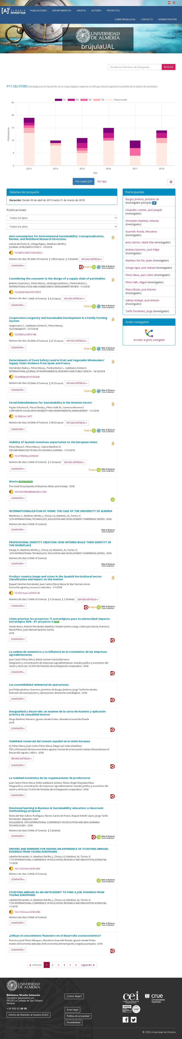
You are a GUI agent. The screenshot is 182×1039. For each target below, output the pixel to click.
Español (169, 2)
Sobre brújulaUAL (125, 19)
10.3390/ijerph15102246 (26, 376)
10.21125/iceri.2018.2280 (27, 912)
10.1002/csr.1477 (23, 416)
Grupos (81, 10)
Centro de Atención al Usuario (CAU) (28, 1014)
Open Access (113, 237)
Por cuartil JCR (83, 181)
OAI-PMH (99, 267)
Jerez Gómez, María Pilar (139, 242)
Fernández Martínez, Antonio (142, 220)
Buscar (168, 67)
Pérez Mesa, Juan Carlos (139, 275)
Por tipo (102, 181)
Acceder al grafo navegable (149, 339)
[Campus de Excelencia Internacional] (132, 997)
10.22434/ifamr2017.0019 (27, 292)
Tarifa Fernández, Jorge (138, 311)
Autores (96, 10)
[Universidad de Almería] (23, 985)
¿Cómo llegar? (74, 996)
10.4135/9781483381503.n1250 (30, 491)
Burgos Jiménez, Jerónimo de (142, 199)
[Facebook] (125, 1020)
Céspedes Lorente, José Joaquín (143, 210)
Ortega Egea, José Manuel (140, 267)
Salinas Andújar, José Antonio (142, 300)
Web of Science (108, 267)
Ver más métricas (90, 259)
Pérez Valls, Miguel (136, 282)
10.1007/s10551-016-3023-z (28, 252)
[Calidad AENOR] (131, 1009)
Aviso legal (72, 1009)
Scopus (87, 267)
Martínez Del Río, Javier (138, 260)
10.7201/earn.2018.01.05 (27, 593)
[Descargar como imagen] (171, 182)
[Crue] (155, 997)
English (174, 2)
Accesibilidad (73, 1022)
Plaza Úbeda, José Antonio (140, 289)
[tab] (149, 322)
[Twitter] (133, 1020)
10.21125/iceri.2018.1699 (27, 868)
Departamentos (61, 10)
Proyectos (113, 10)
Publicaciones (38, 10)
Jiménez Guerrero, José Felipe (142, 249)
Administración (167, 19)
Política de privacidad (78, 1016)
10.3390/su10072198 (25, 334)
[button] (149, 322)
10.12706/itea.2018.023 (26, 455)
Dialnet (81, 267)
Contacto (147, 19)
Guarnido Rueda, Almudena (141, 231)
